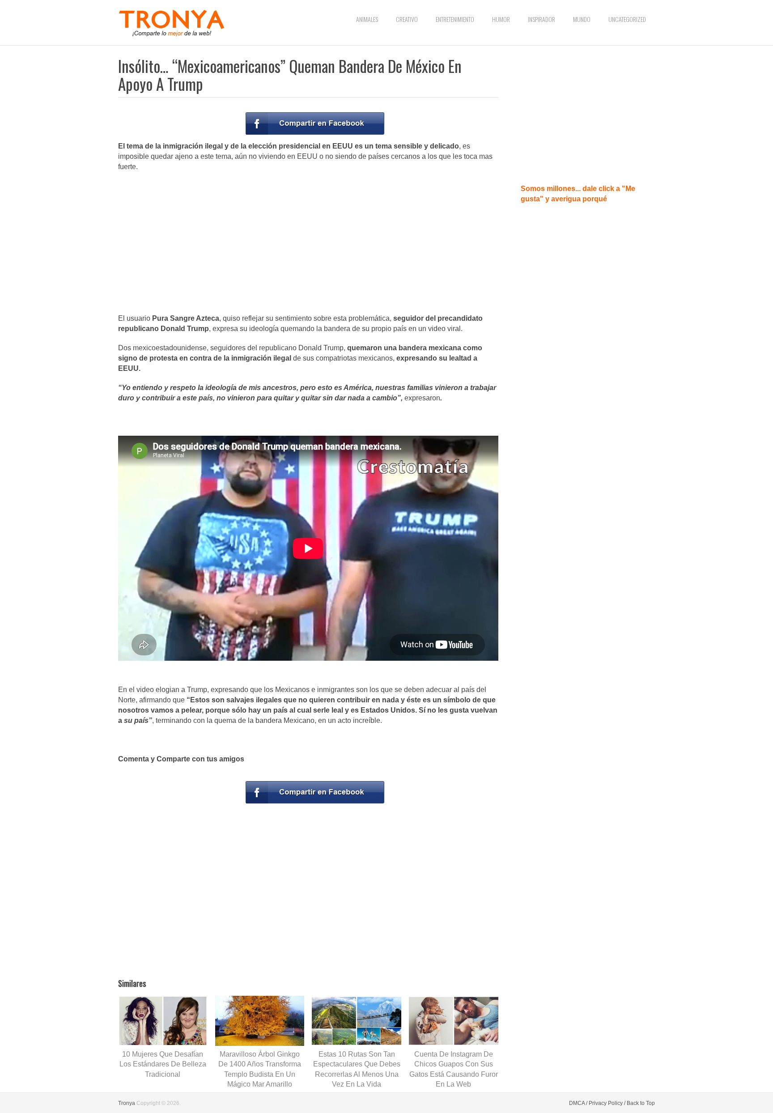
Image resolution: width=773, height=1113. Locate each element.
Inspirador (541, 19)
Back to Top (641, 1103)
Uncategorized (627, 19)
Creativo (407, 19)
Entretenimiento (455, 19)
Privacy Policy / (607, 1103)
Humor (501, 19)
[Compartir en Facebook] (315, 123)
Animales (367, 19)
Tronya (126, 1103)
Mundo (581, 19)
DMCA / (578, 1103)
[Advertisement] (308, 243)
